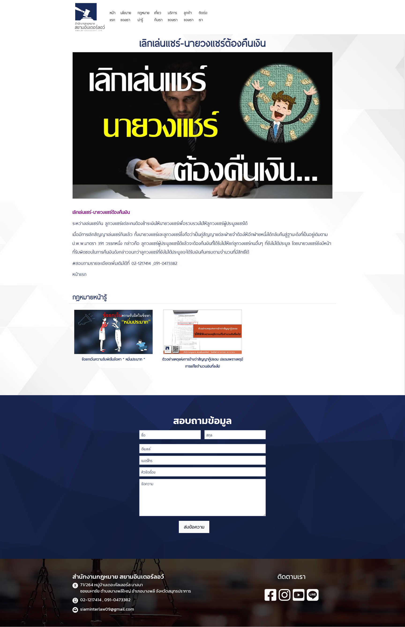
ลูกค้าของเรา (188, 15)
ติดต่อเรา (203, 15)
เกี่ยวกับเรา (158, 15)
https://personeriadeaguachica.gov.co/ (237, 16)
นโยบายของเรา (125, 15)
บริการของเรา (172, 15)
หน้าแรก (112, 15)
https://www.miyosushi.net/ (285, 13)
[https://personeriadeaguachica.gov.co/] (237, 9)
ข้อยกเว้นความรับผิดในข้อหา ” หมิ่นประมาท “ (113, 359)
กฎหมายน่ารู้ (144, 15)
